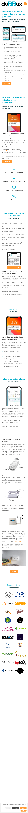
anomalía (5, 151)
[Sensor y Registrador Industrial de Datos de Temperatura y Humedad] (14, 14)
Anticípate (14, 309)
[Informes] (14, 214)
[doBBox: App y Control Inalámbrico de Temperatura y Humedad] (14, 267)
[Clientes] (14, 585)
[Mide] (14, 379)
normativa (18, 541)
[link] (11, 3)
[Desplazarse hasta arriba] (25, 3)
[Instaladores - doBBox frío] (6, 83)
